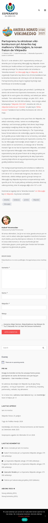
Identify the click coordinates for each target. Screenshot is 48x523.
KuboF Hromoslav (20, 53)
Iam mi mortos (7, 410)
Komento (6, 268)
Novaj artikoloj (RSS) (9, 493)
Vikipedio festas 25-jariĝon (11, 416)
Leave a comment (8, 55)
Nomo (5, 293)
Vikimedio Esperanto (35, 53)
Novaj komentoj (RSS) (10, 496)
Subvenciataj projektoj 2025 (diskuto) (25, 480)
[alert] (24, 362)
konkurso (17, 200)
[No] (45, 516)
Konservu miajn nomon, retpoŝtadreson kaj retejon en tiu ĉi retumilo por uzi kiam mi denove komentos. (24, 325)
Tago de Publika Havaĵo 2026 (12, 421)
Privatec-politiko (24, 516)
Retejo (4, 314)
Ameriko (6, 200)
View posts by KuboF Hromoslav (12, 230)
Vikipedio (36, 200)
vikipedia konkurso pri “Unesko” (13, 107)
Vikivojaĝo (7, 204)
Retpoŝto (6, 303)
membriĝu (41, 395)
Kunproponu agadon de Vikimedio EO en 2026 (18, 435)
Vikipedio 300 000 (18, 104)
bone (24, 520)
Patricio (7, 480)
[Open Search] (39, 10)
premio (26, 200)
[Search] (43, 348)
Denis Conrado (9, 448)
